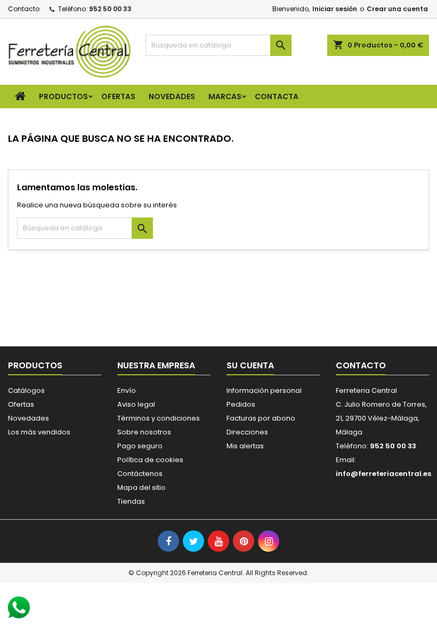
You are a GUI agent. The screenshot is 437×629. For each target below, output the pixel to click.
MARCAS (224, 96)
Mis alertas (245, 446)
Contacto (23, 8)
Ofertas (21, 404)
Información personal (264, 390)
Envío (126, 390)
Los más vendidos (39, 432)
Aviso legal (136, 404)
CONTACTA (276, 96)
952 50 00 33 (110, 8)
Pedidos (240, 404)
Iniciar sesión (334, 8)
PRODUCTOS (63, 96)
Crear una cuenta (397, 8)
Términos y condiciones (158, 418)
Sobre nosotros (144, 432)
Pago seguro (140, 446)
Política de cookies (150, 460)
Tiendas (131, 501)
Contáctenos (140, 474)
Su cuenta (250, 365)
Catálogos (26, 390)
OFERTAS (118, 96)
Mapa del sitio (141, 487)
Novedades (28, 418)
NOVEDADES (172, 96)
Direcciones (247, 432)
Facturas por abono (260, 418)
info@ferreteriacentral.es (383, 474)
